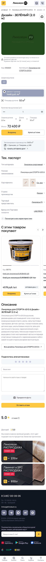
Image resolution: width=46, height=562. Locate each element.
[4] (26, 361)
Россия (40, 193)
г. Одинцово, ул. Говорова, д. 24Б (19, 145)
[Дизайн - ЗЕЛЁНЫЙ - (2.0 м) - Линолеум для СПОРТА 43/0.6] (23, 38)
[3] (23, 361)
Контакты (41, 560)
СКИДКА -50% (9, 451)
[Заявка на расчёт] (36, 3)
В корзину (12, 132)
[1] (16, 361)
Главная (4, 560)
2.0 (4, 82)
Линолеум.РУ (37, 202)
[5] (30, 361)
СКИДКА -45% (9, 474)
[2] (19, 361)
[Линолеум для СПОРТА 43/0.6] (26, 183)
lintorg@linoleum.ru (9, 507)
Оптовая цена (30, 287)
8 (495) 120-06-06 (42, 3)
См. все (40, 183)
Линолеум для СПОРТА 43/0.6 (22, 10)
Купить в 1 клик (34, 132)
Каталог (14, 560)
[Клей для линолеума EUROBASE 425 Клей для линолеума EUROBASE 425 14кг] (21, 251)
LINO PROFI (38, 211)
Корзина (31, 560)
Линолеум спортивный (33, 164)
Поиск (22, 560)
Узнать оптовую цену (16, 149)
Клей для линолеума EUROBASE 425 (19, 276)
